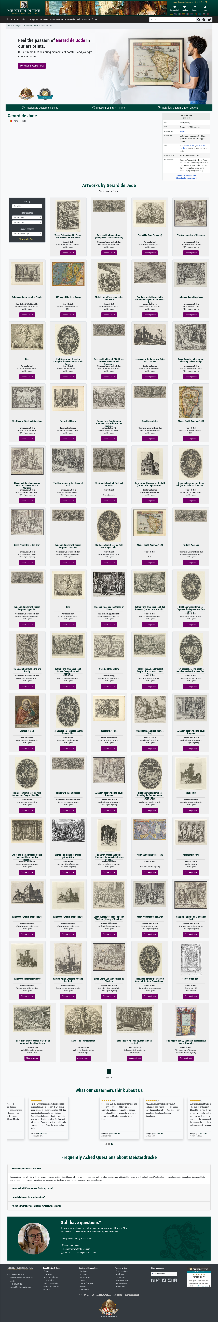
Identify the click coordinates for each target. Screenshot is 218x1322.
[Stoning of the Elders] (109, 646)
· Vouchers (82, 1286)
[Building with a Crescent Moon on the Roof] (68, 959)
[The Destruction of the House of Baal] (68, 460)
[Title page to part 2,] (186, 1021)
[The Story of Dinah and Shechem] (27, 397)
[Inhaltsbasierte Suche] (204, 19)
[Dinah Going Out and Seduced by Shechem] (109, 957)
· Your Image (83, 1271)
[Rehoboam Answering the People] (27, 273)
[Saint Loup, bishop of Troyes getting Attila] (68, 830)
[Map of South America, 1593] (191, 401)
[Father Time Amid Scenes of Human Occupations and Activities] (68, 645)
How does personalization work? (27, 1168)
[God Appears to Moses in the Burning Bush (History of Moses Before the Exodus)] (149, 272)
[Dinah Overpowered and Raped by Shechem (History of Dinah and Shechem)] (109, 895)
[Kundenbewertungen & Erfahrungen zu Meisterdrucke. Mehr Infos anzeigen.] (199, 1276)
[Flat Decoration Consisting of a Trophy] (27, 649)
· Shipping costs (84, 1277)
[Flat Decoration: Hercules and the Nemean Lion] (68, 711)
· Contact (46, 1271)
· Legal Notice (48, 1274)
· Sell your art (83, 1274)
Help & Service (83, 19)
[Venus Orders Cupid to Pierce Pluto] (68, 216)
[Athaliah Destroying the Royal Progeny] (190, 708)
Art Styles (44, 19)
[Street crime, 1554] (191, 959)
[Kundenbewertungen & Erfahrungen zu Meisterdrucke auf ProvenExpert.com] (45, 94)
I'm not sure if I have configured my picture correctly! (36, 1205)
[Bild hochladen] (209, 19)
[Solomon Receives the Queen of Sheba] (109, 584)
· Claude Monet (120, 1274)
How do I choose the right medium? (28, 1197)
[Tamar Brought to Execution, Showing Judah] (190, 337)
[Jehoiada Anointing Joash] (190, 274)
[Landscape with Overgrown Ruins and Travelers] (149, 334)
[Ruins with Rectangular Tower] (27, 958)
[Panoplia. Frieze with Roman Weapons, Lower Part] (68, 515)
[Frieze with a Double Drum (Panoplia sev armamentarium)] (109, 205)
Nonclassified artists (31, 26)
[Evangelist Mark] (27, 711)
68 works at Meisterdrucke (186, 175)
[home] (8, 19)
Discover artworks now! (32, 65)
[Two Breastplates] (149, 391)
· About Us (46, 1289)
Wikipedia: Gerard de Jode (185, 178)
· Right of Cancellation (50, 1283)
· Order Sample (84, 1289)
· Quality (82, 1280)
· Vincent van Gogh (121, 1271)
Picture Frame (56, 19)
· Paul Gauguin (120, 1277)
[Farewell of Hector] (68, 398)
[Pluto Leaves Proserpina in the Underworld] (109, 278)
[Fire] (27, 336)
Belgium (183, 132)
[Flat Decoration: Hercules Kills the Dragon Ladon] (109, 525)
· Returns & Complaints (51, 1286)
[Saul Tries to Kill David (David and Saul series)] (135, 1019)
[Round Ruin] (191, 773)
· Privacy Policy (48, 1280)
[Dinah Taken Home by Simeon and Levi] (190, 895)
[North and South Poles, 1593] (149, 829)
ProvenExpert (83, 1133)
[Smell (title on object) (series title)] (149, 709)
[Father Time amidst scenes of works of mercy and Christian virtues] (32, 1018)
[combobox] (164, 1274)
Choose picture (68, 253)
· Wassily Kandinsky (122, 1280)
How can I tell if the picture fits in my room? (32, 1188)
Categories (33, 19)
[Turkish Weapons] (190, 515)
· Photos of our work (86, 1283)
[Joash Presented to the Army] (27, 522)
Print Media (70, 19)
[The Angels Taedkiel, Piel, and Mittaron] (109, 459)
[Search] (198, 19)
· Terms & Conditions (50, 1277)
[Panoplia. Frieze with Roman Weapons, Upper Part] (27, 577)
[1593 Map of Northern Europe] (68, 274)
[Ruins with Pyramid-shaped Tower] (27, 892)
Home (10, 26)
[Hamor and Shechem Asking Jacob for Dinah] (27, 461)
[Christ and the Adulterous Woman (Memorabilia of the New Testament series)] (27, 831)
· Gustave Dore (120, 1286)
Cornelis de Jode (189, 146)
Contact (95, 19)
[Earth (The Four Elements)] (149, 213)
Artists (23, 19)
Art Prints (15, 19)
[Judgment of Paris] (109, 708)
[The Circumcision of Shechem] (190, 213)
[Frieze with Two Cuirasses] (68, 763)
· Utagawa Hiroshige (122, 1283)
